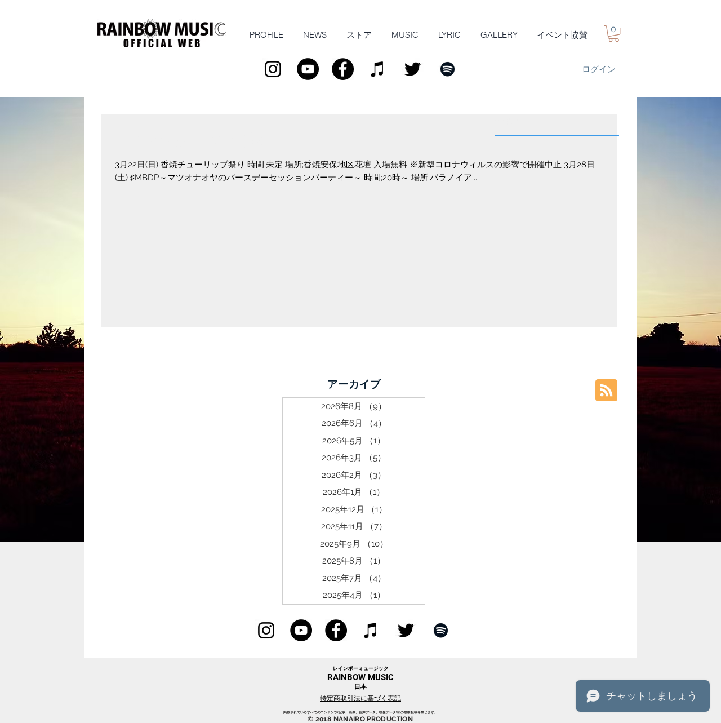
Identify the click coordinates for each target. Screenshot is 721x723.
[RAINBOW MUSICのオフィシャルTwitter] (413, 69)
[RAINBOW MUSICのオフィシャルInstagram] (273, 69)
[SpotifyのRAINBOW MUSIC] (448, 69)
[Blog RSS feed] (606, 390)
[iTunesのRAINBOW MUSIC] (378, 69)
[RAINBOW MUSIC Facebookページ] (343, 69)
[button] (614, 33)
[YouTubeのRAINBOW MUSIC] (308, 69)
